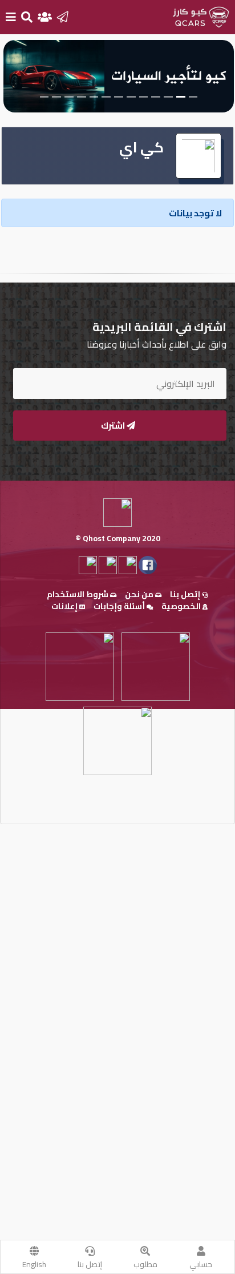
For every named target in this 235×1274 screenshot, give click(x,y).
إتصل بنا (90, 1264)
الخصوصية (181, 606)
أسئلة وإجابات (120, 606)
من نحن (140, 594)
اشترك (114, 425)
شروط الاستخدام (78, 594)
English (34, 1264)
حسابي (200, 1264)
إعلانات (65, 606)
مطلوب (145, 1264)
